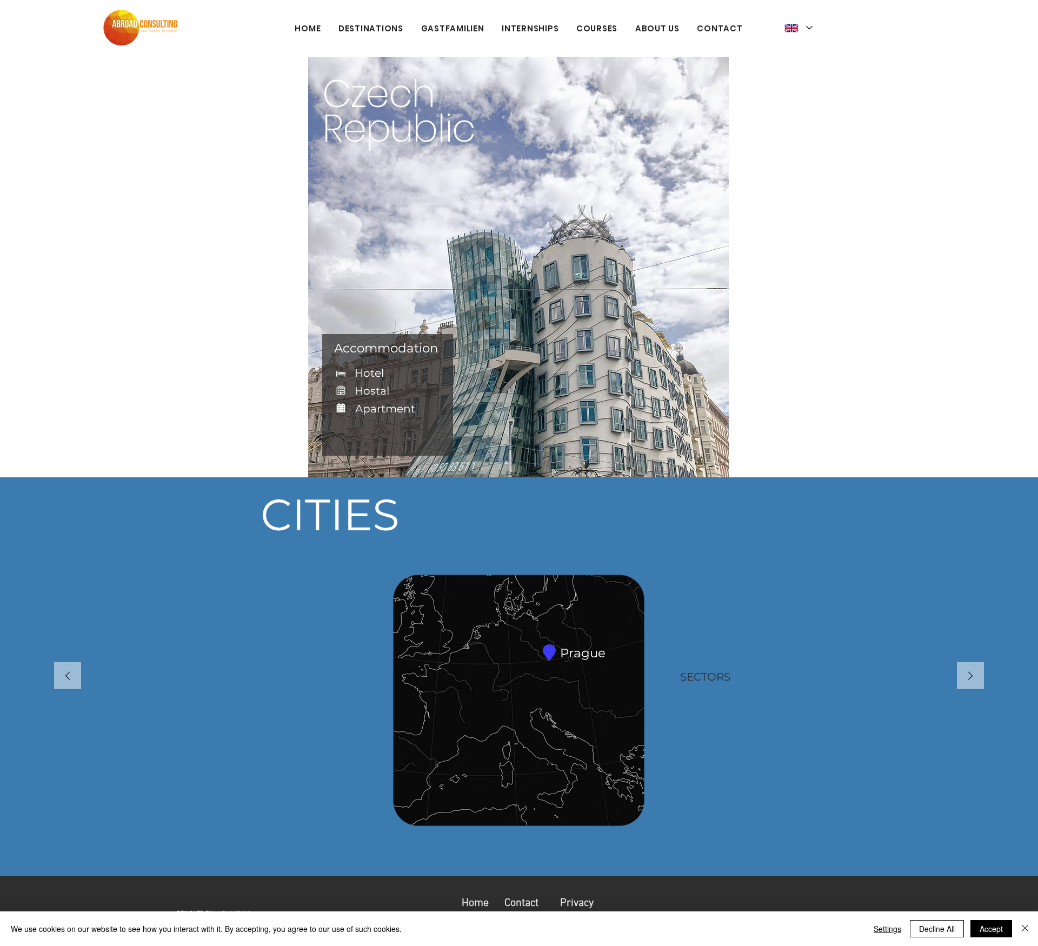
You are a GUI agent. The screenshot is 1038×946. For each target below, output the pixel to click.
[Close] (1025, 928)
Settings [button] (887, 928)
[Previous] (67, 676)
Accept (991, 928)
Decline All (937, 928)
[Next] (970, 676)
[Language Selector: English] (798, 27)
